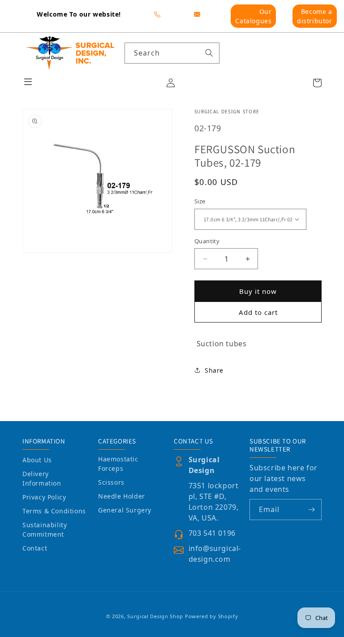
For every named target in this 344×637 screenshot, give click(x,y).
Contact (34, 548)
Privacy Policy (44, 497)
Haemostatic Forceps (118, 464)
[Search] (209, 53)
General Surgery (124, 510)
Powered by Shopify (211, 616)
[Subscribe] (311, 509)
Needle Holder (121, 496)
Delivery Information (41, 478)
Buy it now (258, 291)
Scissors (111, 482)
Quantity (206, 241)
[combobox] (172, 53)
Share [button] (214, 370)
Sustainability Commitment (44, 529)
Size (200, 201)
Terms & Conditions (54, 511)
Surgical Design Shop (155, 616)
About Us (37, 460)
